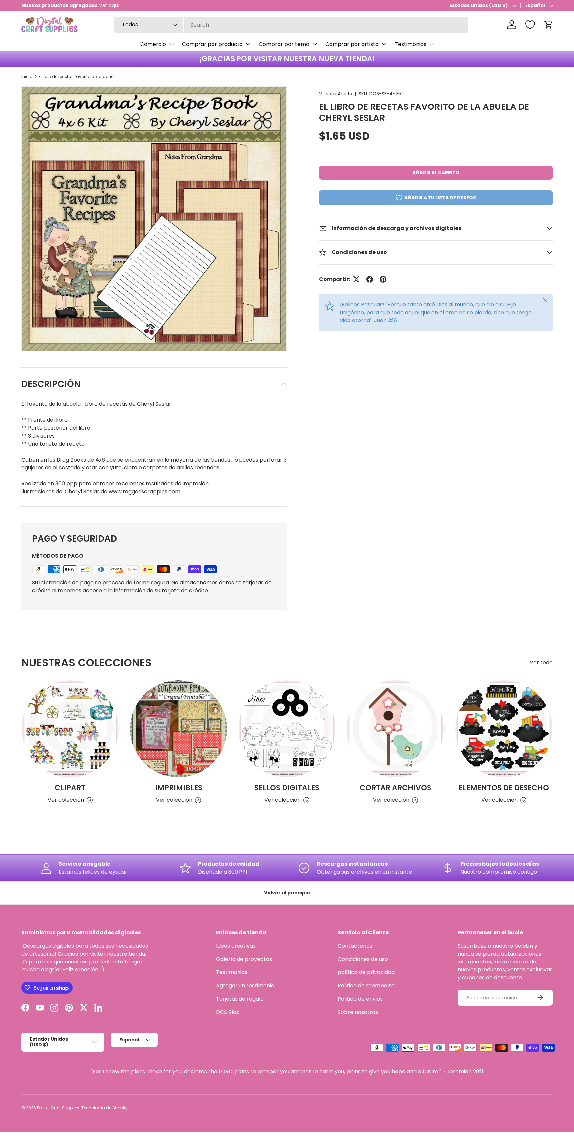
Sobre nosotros (358, 1012)
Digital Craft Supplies (58, 1108)
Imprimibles (178, 788)
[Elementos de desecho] (503, 728)
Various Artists (335, 93)
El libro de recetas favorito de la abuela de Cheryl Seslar (78, 76)
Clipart (70, 788)
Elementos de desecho (504, 788)
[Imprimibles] (178, 728)
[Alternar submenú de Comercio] (171, 44)
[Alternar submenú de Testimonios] (431, 44)
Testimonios (410, 44)
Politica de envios (360, 999)
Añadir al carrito (436, 172)
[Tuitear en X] (356, 279)
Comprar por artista (352, 44)
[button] (548, 24)
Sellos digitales (286, 788)
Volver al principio (287, 893)
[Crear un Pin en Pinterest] (383, 279)
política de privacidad (366, 972)
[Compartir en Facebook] (369, 279)
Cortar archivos (395, 788)
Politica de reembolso (366, 985)
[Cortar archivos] (395, 728)
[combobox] (291, 25)
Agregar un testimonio (245, 985)
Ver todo (541, 662)
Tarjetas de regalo (240, 999)
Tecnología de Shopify (104, 1108)
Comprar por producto (212, 44)
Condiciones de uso (363, 959)
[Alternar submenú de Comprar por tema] (315, 44)
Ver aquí (109, 5)
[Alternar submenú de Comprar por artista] (384, 44)
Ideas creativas (236, 946)
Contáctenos (355, 946)
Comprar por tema (284, 44)
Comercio (153, 44)
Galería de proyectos (244, 959)
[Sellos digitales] (287, 728)
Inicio (26, 76)
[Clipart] (70, 728)
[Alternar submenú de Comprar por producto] (248, 44)
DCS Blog (227, 1012)
